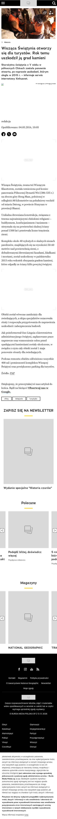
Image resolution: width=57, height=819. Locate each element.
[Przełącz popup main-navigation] (3, 3)
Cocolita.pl (6, 746)
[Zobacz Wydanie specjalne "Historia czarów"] (29, 451)
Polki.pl (5, 738)
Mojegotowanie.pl (37, 729)
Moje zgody (28, 688)
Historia (7, 42)
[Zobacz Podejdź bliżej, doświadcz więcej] (28, 529)
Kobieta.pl (6, 729)
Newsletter (46, 683)
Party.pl (33, 733)
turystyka (33, 399)
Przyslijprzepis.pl (37, 738)
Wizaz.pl (33, 742)
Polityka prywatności (39, 678)
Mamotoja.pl (7, 733)
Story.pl (33, 746)
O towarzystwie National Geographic (22, 683)
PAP (12, 373)
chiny (6, 399)
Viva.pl (5, 742)
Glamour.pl (34, 724)
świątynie (19, 399)
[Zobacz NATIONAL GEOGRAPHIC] (28, 617)
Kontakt (12, 678)
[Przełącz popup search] (54, 3)
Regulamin (22, 678)
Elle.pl (4, 724)
